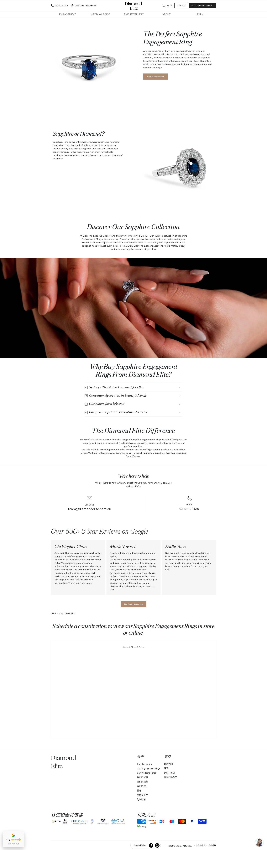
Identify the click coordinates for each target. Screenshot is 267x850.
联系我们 (168, 764)
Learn (199, 14)
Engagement (67, 14)
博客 (139, 790)
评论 (166, 768)
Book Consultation (67, 613)
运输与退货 (169, 773)
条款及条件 (142, 795)
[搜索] (164, 5)
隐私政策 (141, 799)
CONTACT (181, 6)
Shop (53, 613)
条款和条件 (200, 845)
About (166, 14)
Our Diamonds (144, 764)
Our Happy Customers (133, 604)
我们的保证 (142, 786)
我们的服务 (142, 781)
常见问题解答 (170, 777)
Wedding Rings (100, 14)
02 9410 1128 (189, 509)
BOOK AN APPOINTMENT (202, 6)
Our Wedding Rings (146, 773)
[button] (67, 14)
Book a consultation (155, 76)
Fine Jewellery (133, 14)
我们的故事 (142, 777)
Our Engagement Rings (148, 768)
